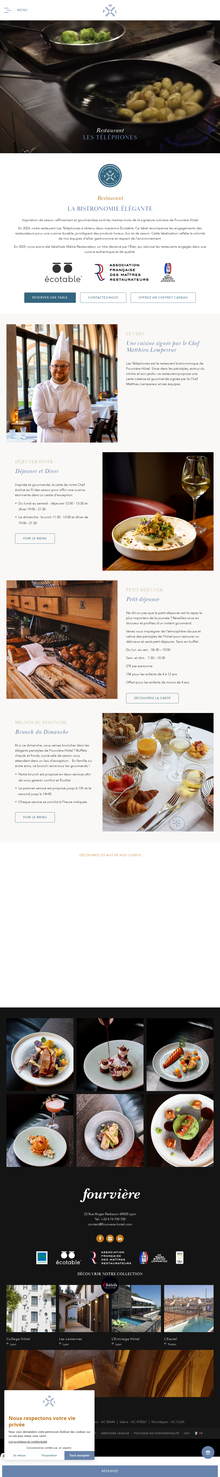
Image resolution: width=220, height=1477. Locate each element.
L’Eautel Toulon (189, 1316)
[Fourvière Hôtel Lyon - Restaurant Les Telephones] (39, 1054)
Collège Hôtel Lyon (31, 1316)
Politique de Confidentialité (156, 1433)
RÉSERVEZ (110, 1471)
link (41, 1257)
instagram (110, 1238)
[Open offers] (208, 1452)
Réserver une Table (50, 298)
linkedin (120, 1238)
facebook (100, 1238)
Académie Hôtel (110, 1381)
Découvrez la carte (152, 698)
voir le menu (35, 538)
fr (201, 1433)
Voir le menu (35, 817)
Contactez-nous (103, 298)
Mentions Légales (115, 1433)
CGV (187, 1433)
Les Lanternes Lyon (83, 1316)
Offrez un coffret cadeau (163, 298)
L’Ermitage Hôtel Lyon (136, 1316)
